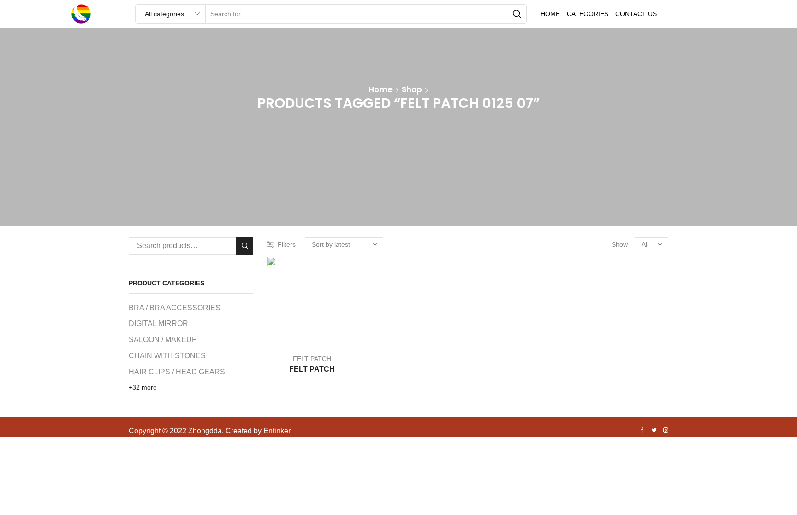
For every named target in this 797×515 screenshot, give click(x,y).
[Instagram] (665, 431)
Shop (412, 89)
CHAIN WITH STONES (167, 356)
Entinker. (277, 431)
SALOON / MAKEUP (163, 339)
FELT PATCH (312, 358)
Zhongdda (205, 431)
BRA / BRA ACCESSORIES (174, 308)
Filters (287, 244)
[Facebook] (642, 431)
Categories (587, 14)
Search (244, 246)
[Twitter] (654, 431)
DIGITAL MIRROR (158, 323)
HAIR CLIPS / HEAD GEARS (177, 372)
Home (550, 14)
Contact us (636, 14)
